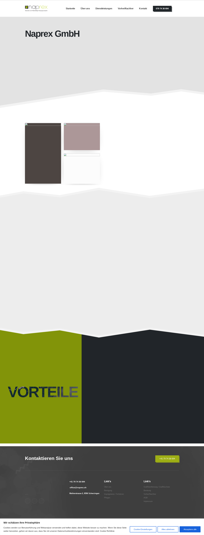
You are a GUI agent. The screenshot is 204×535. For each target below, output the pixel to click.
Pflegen (138, 245)
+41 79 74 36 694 (167, 458)
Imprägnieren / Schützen (99, 245)
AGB (146, 498)
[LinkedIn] (41, 501)
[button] (68, 263)
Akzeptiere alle (190, 529)
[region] (102, 527)
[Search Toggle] (177, 8)
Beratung (140, 290)
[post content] (50, 242)
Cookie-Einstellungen (143, 529)
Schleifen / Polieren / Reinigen (50, 245)
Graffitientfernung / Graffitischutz (42, 288)
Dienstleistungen (103, 8)
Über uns (85, 8)
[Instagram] (34, 501)
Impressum (148, 501)
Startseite (70, 8)
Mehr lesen (111, 105)
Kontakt (143, 8)
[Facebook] (27, 501)
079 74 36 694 (162, 8)
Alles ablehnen (168, 529)
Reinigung (108, 491)
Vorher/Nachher (126, 8)
